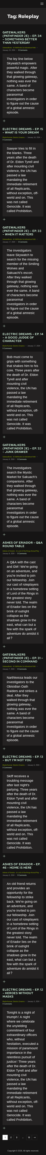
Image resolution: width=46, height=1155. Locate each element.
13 (29, 1137)
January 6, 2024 (33, 765)
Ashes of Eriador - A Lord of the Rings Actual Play (21, 551)
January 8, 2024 (8, 553)
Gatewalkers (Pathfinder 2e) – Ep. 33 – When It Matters (22, 231)
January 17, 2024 (9, 242)
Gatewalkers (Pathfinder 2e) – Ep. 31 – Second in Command (23, 658)
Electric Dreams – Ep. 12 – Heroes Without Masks (23, 993)
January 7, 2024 (8, 669)
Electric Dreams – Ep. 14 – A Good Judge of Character (23, 337)
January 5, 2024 (33, 1001)
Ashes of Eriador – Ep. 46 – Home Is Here (21, 866)
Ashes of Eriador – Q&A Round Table (23, 544)
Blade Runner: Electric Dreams (14, 137)
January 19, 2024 (9, 50)
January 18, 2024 (33, 137)
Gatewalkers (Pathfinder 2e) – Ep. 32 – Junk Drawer (22, 448)
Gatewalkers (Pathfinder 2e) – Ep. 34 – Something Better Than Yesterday (22, 37)
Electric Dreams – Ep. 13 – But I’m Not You (23, 758)
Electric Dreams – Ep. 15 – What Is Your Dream (23, 130)
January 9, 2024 (8, 459)
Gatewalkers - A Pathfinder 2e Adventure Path (19, 48)
